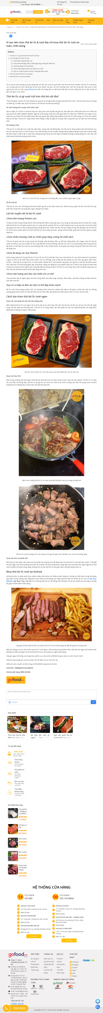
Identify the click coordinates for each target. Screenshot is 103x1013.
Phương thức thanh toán (79, 2)
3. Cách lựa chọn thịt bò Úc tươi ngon (20, 74)
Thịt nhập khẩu (14, 21)
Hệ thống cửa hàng (18, 2)
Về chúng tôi (61, 2)
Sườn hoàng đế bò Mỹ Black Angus (24, 867)
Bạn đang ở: (31, 4)
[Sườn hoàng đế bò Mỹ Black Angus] (13, 869)
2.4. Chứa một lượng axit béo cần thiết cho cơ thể (27, 69)
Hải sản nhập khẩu (26, 21)
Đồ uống (67, 21)
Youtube (75, 967)
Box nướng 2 (24, 852)
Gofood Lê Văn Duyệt (64, 928)
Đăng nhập (75, 13)
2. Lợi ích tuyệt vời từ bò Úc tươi (18, 58)
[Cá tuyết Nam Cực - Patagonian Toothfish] (13, 813)
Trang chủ (9, 27)
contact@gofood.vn (21, 991)
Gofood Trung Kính (28, 916)
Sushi (48, 20)
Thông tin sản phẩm (22, 27)
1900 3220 (57, 10)
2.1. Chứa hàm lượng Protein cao (21, 61)
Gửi (93, 702)
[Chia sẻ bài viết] (10, 36)
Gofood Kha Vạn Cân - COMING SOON (69, 917)
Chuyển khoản (35, 994)
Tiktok (74, 970)
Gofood (31, 89)
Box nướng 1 (24, 839)
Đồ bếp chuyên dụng (78, 21)
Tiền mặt (41, 988)
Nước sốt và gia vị (58, 21)
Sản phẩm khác (91, 21)
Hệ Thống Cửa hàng (52, 887)
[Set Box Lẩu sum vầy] (13, 829)
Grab (73, 973)
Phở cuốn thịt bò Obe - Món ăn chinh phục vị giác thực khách (17, 737)
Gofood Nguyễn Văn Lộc (30, 926)
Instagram (75, 965)
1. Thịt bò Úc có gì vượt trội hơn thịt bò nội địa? (23, 56)
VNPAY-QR (34, 988)
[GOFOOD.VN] (16, 12)
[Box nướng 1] (13, 843)
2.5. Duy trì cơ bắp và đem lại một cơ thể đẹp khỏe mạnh (29, 71)
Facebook (75, 962)
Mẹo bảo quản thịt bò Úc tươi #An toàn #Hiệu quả (63, 737)
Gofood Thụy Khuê (28, 906)
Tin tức (59, 4)
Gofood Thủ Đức (62, 906)
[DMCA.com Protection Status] (92, 960)
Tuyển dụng (35, 970)
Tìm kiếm (38, 12)
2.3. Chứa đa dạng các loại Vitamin (22, 66)
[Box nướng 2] (13, 856)
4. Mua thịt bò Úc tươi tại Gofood (19, 76)
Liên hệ (33, 961)
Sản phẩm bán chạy (15, 805)
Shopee (74, 976)
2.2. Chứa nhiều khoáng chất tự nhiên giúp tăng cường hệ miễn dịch (33, 63)
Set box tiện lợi (39, 21)
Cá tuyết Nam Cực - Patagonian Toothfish (25, 811)
